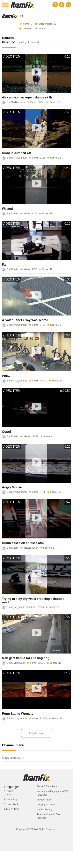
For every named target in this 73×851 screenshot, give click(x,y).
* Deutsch (9, 794)
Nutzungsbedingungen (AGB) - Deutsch (52, 793)
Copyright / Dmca (46, 804)
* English (8, 791)
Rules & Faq (10, 799)
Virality (23, 42)
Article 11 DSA (11, 809)
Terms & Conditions (47, 786)
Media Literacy (44, 809)
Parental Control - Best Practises (49, 816)
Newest (35, 42)
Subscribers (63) (12, 757)
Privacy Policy (44, 799)
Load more (36, 733)
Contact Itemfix (11, 804)
